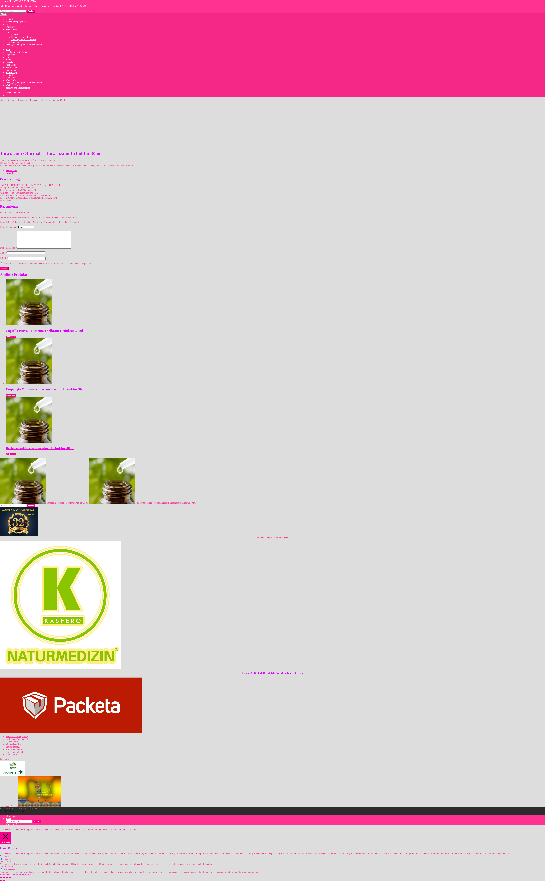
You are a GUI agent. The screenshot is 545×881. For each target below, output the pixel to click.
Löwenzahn (68, 165)
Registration (11, 70)
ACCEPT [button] (133, 829)
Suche (8, 818)
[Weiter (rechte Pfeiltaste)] (4, 880)
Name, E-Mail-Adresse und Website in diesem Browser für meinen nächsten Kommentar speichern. (48, 263)
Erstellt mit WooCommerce (12, 811)
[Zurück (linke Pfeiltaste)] (1, 880)
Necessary (8, 859)
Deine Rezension (8, 248)
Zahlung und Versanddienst (23, 39)
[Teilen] (7, 877)
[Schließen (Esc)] (10, 877)
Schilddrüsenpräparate (16, 21)
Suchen (31, 11)
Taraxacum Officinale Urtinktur (109, 165)
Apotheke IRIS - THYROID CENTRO (18, 1)
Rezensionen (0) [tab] (13, 173)
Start (8, 49)
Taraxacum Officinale (84, 165)
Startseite (10, 19)
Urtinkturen (11, 77)
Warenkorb (11, 27)
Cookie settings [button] (118, 829)
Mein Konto (11, 29)
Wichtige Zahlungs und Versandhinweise (24, 44)
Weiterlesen (11, 337)
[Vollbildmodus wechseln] (4, 877)
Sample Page (11, 72)
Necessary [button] (4, 856)
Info (7, 32)
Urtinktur (129, 165)
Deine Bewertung (9, 227)
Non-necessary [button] (6, 866)
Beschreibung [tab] (12, 170)
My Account (11, 67)
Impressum (16, 42)
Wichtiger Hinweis (14, 85)
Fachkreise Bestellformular (23, 37)
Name (3, 253)
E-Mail (4, 258)
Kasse (8, 24)
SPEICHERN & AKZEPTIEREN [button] (15, 874)
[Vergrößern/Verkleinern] (1, 877)
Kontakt (15, 34)
